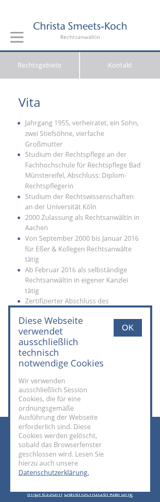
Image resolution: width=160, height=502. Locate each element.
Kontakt (120, 65)
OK (128, 327)
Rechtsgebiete (40, 65)
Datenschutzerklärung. (53, 472)
